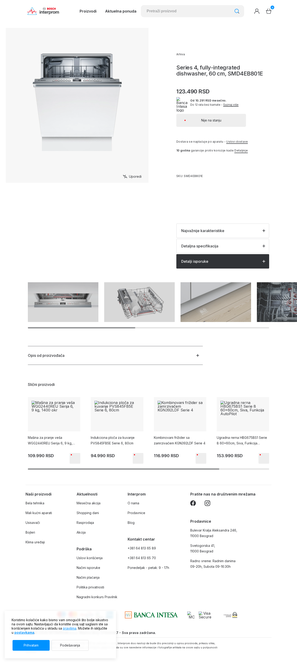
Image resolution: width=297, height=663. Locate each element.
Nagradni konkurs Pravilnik (97, 597)
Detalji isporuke (194, 261)
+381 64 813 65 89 (142, 548)
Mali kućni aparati (39, 513)
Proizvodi (88, 11)
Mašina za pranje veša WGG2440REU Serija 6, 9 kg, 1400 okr (50, 441)
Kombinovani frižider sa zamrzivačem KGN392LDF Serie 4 (179, 440)
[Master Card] (191, 614)
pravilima (69, 628)
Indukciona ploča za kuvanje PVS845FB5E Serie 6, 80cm (113, 440)
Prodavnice (136, 513)
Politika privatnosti (90, 587)
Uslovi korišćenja (90, 558)
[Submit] (237, 11)
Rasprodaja (85, 523)
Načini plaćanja (88, 577)
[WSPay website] (230, 614)
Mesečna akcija (88, 503)
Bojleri (30, 532)
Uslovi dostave (237, 141)
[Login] (257, 11)
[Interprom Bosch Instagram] (207, 504)
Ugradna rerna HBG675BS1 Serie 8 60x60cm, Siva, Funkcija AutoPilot (242, 441)
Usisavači (33, 523)
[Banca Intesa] (151, 614)
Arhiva (180, 54)
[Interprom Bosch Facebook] (193, 504)
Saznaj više (231, 104)
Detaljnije (241, 150)
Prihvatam (31, 645)
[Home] (43, 11)
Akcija (81, 532)
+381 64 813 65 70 (142, 558)
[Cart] (268, 11)
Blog (131, 523)
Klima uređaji (35, 542)
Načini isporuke (88, 568)
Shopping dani (88, 513)
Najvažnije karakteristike (202, 230)
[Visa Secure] (205, 614)
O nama (133, 503)
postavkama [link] (24, 632)
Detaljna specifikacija (199, 246)
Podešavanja (70, 645)
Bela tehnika (35, 503)
